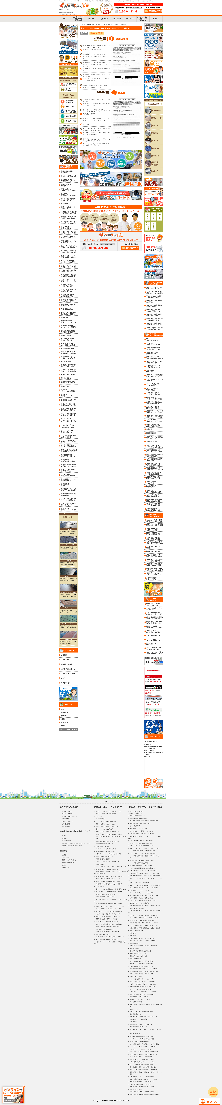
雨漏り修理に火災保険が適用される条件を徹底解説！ (144, 1094)
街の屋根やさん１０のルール (69, 816)
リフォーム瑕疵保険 (67, 821)
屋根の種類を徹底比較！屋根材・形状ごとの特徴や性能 (145, 875)
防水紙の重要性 (66, 378)
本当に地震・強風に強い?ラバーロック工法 (69, 304)
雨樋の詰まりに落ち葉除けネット (105, 929)
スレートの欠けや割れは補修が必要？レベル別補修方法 (145, 885)
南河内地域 (64, 712)
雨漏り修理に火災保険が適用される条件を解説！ (154, 500)
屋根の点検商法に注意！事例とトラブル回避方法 (154, 555)
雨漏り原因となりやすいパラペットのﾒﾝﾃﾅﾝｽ (68, 241)
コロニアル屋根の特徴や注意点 (151, 389)
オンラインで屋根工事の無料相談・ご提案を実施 (154, 520)
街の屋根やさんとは (67, 811)
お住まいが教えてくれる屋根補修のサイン (154, 362)
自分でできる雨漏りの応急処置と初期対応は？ (154, 495)
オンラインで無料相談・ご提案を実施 (106, 813)
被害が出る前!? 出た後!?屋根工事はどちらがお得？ (154, 542)
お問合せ (64, 678)
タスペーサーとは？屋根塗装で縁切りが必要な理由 (144, 915)
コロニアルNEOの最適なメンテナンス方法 (154, 420)
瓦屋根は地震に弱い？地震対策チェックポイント (154, 468)
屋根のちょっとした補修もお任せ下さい (107, 826)
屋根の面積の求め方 (67, 309)
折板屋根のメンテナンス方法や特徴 (140, 890)
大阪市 (63, 719)
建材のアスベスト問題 (68, 374)
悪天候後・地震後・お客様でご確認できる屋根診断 (144, 820)
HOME (82, 24)
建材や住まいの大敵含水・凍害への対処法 (68, 344)
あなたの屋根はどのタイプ (137, 815)
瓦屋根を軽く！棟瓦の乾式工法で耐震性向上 (142, 963)
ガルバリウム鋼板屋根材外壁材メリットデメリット (154, 323)
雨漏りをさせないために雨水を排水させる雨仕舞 (68, 352)
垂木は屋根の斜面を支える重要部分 (105, 896)
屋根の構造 (64, 203)
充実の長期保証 (66, 824)
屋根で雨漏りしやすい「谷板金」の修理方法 (68, 357)
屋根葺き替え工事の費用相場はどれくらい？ (154, 353)
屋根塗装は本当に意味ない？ (66, 185)
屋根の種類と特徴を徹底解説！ (67, 171)
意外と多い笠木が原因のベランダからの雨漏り (68, 217)
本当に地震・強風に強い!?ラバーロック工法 (142, 1062)
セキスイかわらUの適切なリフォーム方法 (141, 831)
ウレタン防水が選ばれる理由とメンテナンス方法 (68, 232)
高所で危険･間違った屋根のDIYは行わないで (142, 986)
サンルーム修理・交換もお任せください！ (154, 608)
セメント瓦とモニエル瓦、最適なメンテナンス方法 (144, 895)
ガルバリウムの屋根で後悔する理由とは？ (68, 431)
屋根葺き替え (156, 110)
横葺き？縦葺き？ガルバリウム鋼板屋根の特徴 (154, 319)
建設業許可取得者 (66, 664)
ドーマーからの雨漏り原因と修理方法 (68, 475)
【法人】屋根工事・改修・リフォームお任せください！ (111, 866)
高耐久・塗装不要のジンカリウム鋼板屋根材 (68, 445)
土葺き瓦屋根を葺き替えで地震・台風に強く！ (68, 270)
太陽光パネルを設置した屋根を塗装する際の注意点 (110, 937)
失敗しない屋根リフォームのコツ (153, 344)
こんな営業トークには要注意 (153, 547)
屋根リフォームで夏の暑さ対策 (104, 856)
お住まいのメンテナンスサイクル (139, 1009)
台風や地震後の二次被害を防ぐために (154, 459)
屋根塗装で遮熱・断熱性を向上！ (139, 956)
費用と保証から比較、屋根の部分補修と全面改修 (154, 357)
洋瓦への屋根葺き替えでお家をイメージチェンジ (68, 414)
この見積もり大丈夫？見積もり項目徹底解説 (153, 538)
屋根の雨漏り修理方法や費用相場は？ (68, 460)
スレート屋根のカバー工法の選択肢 (154, 380)
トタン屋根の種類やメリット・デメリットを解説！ (144, 888)
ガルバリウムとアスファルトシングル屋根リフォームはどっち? (69, 420)
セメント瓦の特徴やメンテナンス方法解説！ (68, 261)
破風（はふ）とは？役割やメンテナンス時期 (68, 509)
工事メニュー (130, 19)
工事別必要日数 (151, 433)
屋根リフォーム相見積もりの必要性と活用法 (108, 881)
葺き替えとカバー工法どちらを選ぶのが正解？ (154, 366)
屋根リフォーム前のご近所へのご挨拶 (152, 529)
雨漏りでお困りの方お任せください (105, 824)
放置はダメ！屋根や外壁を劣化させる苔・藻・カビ (144, 1054)
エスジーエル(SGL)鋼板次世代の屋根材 (68, 436)
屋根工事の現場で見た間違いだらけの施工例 (153, 477)
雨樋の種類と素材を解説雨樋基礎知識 (68, 494)
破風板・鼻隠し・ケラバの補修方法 (140, 903)
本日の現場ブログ (66, 840)
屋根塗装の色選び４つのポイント (151, 482)
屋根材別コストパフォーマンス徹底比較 (68, 390)
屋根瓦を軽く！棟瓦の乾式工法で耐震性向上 (153, 464)
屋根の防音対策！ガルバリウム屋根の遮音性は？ (154, 328)
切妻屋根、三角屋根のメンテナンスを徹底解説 (68, 326)
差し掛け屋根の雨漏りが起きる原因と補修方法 (68, 331)
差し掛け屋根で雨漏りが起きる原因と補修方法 (143, 1067)
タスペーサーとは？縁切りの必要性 (67, 227)
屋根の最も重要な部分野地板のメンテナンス (68, 382)
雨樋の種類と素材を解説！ (103, 934)
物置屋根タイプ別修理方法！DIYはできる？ (153, 604)
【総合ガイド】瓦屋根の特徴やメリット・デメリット (144, 873)
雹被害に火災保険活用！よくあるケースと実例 (154, 504)
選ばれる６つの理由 (67, 813)
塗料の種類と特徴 (153, 671)
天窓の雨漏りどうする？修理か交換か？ (68, 479)
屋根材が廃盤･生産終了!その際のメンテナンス (68, 409)
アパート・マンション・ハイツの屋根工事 (107, 861)
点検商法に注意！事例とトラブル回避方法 (107, 831)
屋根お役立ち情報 (151, 441)
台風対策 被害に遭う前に (103, 846)
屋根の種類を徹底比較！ (150, 371)
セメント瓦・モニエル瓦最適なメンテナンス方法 (68, 266)
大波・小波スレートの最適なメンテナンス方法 (68, 280)
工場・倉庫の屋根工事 (153, 635)
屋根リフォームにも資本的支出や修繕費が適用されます (111, 889)
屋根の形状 (64, 317)
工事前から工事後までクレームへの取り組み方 (154, 533)
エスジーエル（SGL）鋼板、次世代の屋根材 (142, 1039)
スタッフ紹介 (65, 659)
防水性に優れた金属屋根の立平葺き (140, 1041)
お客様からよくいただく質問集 (138, 828)
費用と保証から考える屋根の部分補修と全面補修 (109, 891)
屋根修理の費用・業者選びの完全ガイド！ (68, 180)
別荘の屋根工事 (151, 644)
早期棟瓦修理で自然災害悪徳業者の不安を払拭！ (68, 275)
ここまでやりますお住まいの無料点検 (143, 19)
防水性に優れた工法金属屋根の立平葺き (67, 295)
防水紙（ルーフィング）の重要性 (139, 1019)
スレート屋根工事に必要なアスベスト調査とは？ (68, 499)
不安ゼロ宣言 (65, 819)
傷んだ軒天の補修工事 (136, 1002)
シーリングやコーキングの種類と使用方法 (68, 290)
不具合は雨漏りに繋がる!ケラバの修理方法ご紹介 (69, 212)
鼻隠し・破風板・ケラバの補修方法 (68, 207)
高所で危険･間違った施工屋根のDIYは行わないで (69, 450)
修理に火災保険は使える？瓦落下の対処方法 (154, 455)
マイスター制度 (66, 826)
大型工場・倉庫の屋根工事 (103, 859)
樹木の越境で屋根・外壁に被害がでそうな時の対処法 (154, 569)
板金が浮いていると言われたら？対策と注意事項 (154, 560)
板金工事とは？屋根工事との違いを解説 (68, 194)
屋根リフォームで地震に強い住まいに (106, 849)
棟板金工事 (156, 156)
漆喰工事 (155, 125)
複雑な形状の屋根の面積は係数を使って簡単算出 (143, 946)
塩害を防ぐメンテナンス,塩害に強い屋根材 (69, 400)
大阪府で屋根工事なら (68, 669)
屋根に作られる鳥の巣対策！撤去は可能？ (107, 931)
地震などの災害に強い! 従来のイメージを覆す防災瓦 (144, 968)
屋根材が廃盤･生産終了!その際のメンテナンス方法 (144, 923)
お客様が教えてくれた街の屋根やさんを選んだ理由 (75, 843)
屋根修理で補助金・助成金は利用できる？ (153, 509)
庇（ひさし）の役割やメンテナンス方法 (68, 470)
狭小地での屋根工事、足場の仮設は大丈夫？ (142, 843)
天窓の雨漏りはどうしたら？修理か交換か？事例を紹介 (145, 905)
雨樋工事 (155, 133)
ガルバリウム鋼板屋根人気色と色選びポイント (154, 310)
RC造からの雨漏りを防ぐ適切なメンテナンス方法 (69, 465)
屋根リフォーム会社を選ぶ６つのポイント (154, 437)
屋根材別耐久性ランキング (66, 395)
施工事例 (91, 19)
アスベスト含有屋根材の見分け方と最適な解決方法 (144, 971)
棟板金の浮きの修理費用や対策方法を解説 (68, 199)
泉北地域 (64, 716)
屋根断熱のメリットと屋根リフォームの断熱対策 (68, 489)
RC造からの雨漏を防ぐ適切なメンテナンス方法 (143, 984)
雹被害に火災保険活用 (136, 1089)
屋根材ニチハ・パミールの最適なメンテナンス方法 (154, 411)
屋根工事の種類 (153, 104)
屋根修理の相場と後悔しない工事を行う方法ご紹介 (110, 876)
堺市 (62, 709)
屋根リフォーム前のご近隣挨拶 (104, 829)
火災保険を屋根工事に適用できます (105, 851)
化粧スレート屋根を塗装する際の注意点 (152, 407)
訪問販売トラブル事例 (153, 551)
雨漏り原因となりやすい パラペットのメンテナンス (110, 906)
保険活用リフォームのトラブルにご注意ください (154, 573)
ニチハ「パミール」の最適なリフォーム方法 (142, 833)
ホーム (65, 19)
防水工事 (155, 141)
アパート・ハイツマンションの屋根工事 (153, 639)
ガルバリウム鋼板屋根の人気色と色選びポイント (143, 868)
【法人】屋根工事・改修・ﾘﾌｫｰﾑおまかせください (154, 648)
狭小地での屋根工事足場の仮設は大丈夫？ (153, 425)
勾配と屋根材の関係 (67, 348)
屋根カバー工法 (157, 118)
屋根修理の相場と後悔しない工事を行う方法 (153, 348)
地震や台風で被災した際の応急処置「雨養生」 (68, 300)
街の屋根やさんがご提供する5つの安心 (78, 19)
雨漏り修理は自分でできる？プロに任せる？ (68, 189)
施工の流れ (117, 19)
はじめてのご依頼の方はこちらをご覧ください (108, 811)
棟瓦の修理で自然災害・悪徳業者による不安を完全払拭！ (146, 928)
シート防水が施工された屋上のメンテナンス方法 (68, 236)
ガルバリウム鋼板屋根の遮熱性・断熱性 (154, 305)
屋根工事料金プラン (101, 819)
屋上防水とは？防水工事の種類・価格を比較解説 (68, 251)
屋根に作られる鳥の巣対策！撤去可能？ (154, 631)
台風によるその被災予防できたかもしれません (154, 446)
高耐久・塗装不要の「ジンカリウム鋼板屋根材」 (143, 981)
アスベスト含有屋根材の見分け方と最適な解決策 (68, 370)
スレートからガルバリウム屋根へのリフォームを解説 (154, 292)
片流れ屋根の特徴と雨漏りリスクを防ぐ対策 (68, 321)
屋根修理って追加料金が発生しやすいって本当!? (154, 564)
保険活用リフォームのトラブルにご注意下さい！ (143, 1046)
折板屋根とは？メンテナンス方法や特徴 (154, 398)
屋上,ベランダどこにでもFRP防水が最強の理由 (69, 246)
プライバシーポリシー (68, 673)
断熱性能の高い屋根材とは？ (66, 484)
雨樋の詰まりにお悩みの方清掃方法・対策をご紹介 (154, 622)
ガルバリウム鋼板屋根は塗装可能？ (154, 301)
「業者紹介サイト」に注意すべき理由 (153, 578)
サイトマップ (65, 683)
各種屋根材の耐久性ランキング (138, 1026)
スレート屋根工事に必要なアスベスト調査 (141, 974)
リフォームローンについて (103, 886)
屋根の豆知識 (65, 386)
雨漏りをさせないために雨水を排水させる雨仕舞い (144, 1069)
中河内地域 (64, 722)
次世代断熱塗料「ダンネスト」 (151, 486)
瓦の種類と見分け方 (67, 361)
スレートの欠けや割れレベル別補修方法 (153, 384)
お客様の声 (104, 19)
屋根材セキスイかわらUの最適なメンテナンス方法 (154, 416)
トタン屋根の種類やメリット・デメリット (153, 393)
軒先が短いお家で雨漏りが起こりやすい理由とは (68, 365)
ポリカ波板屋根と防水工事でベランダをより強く (154, 617)
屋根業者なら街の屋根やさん (69, 860)
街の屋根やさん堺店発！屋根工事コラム (72, 846)
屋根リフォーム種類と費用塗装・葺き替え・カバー (154, 375)
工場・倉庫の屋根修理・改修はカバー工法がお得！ (154, 613)
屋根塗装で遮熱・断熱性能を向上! (153, 491)
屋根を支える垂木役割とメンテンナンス (68, 455)
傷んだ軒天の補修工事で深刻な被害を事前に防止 (68, 222)
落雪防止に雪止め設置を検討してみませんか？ (108, 916)
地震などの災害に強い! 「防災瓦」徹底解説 (153, 473)
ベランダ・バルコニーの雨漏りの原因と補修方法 (68, 256)
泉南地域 (64, 725)
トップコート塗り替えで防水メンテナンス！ (68, 504)
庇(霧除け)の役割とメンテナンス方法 (67, 285)
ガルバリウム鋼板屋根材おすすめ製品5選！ (154, 314)
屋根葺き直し (156, 148)
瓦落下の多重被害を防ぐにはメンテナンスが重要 (154, 450)
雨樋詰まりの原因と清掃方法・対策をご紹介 (108, 926)
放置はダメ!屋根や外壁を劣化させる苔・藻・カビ (69, 404)
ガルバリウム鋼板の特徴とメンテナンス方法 (68, 441)
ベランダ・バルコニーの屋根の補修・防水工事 (108, 854)
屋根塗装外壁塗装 (155, 163)
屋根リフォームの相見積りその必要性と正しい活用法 (154, 524)
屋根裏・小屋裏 (66, 335)
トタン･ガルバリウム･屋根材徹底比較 (68, 426)
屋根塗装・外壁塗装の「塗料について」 (141, 823)
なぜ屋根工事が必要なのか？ (154, 339)
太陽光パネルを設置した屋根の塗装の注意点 (154, 402)
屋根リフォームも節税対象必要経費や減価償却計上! (154, 652)
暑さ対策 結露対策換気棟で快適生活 (67, 339)
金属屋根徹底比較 (135, 1033)
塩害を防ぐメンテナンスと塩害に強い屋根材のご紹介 (144, 1051)
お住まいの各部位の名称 (68, 176)
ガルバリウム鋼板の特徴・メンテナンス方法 (142, 979)
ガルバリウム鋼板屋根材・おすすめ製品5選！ (142, 850)
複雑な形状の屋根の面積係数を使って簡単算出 (68, 313)
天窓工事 (155, 171)
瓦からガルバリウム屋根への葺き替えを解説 (154, 296)
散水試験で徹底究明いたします (104, 843)
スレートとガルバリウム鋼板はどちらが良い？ (154, 287)
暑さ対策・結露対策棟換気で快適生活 (140, 951)
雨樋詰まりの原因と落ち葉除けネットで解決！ (154, 626)
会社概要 (156, 19)
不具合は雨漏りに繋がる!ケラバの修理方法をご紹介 (144, 917)
